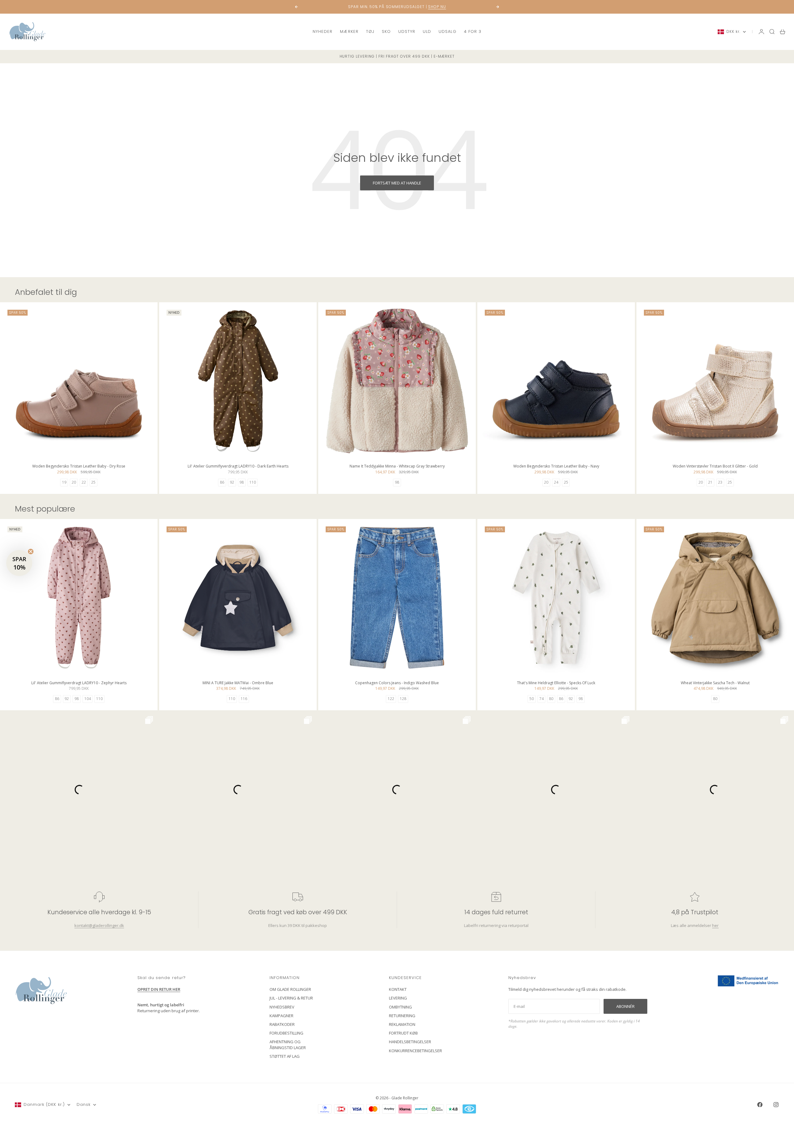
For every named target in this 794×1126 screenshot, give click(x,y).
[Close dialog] (510, 504)
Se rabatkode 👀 (336, 613)
